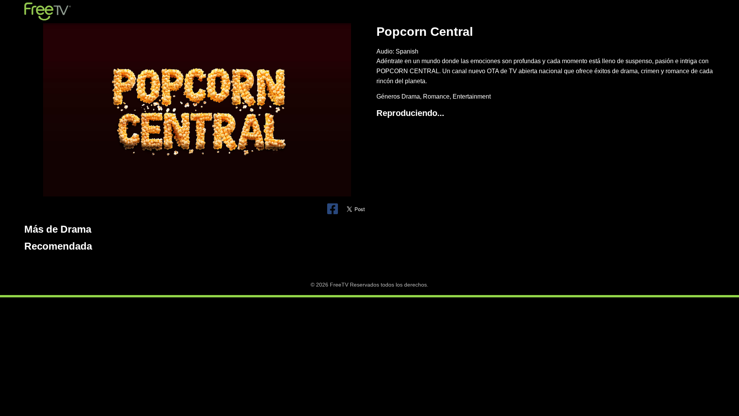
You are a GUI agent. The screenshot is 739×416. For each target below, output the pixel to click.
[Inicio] (47, 11)
